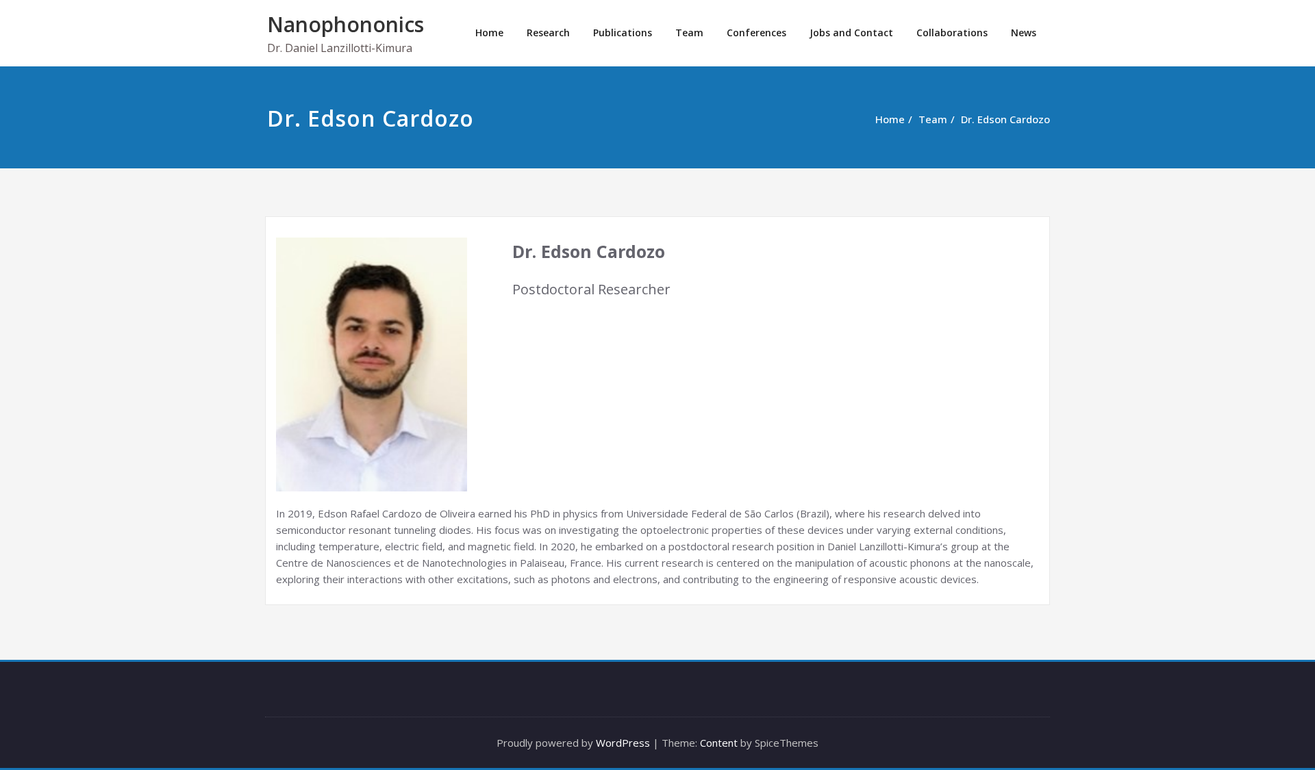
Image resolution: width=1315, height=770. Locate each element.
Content (719, 742)
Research (548, 32)
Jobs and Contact (851, 32)
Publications (622, 32)
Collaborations (952, 32)
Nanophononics (345, 24)
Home (489, 32)
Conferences (756, 32)
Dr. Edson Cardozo (1005, 119)
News (1023, 32)
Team (689, 32)
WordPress (623, 742)
